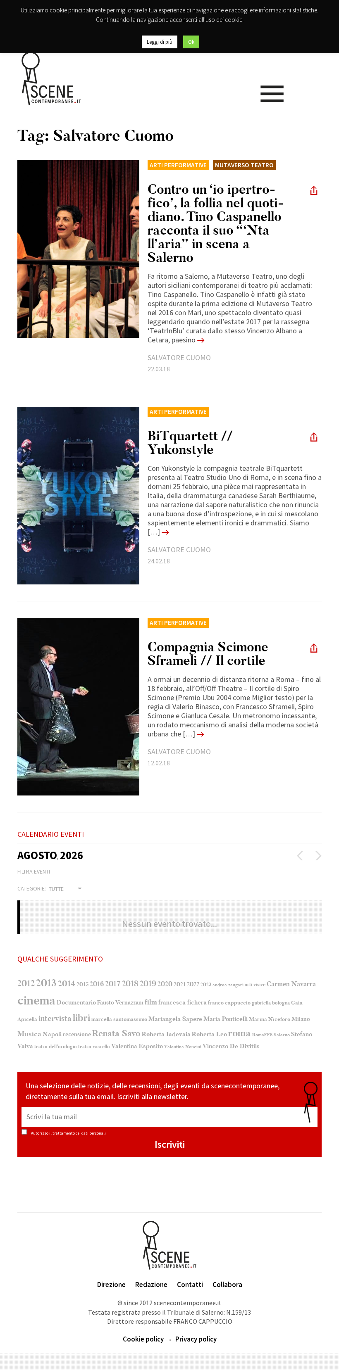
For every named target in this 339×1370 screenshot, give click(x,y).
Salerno (282, 1035)
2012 (26, 983)
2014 (66, 983)
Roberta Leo (209, 1034)
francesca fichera (182, 1002)
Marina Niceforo (269, 1019)
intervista (55, 1018)
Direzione (111, 1284)
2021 (180, 984)
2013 (46, 983)
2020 (165, 984)
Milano (300, 1019)
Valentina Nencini (182, 1047)
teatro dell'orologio (55, 1047)
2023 (206, 984)
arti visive (255, 984)
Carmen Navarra (291, 984)
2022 (193, 984)
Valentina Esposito (137, 1046)
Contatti (190, 1284)
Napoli (52, 1034)
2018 (130, 984)
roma (239, 1033)
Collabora (227, 1284)
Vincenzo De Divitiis (231, 1046)
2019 (148, 983)
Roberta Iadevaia (166, 1034)
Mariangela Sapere (175, 1019)
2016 (97, 984)
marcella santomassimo (119, 1019)
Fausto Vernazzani (120, 1003)
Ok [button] (191, 41)
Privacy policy (196, 1339)
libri (81, 1018)
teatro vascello (94, 1046)
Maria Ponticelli (225, 1019)
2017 (113, 984)
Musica (29, 1034)
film (151, 1002)
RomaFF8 (262, 1035)
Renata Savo (116, 1033)
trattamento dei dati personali (79, 1133)
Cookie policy (143, 1339)
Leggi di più (159, 41)
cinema (36, 1000)
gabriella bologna (271, 1003)
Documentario (76, 1002)
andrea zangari (228, 985)
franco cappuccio (229, 1002)
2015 (82, 984)
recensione (77, 1034)
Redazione (151, 1284)
